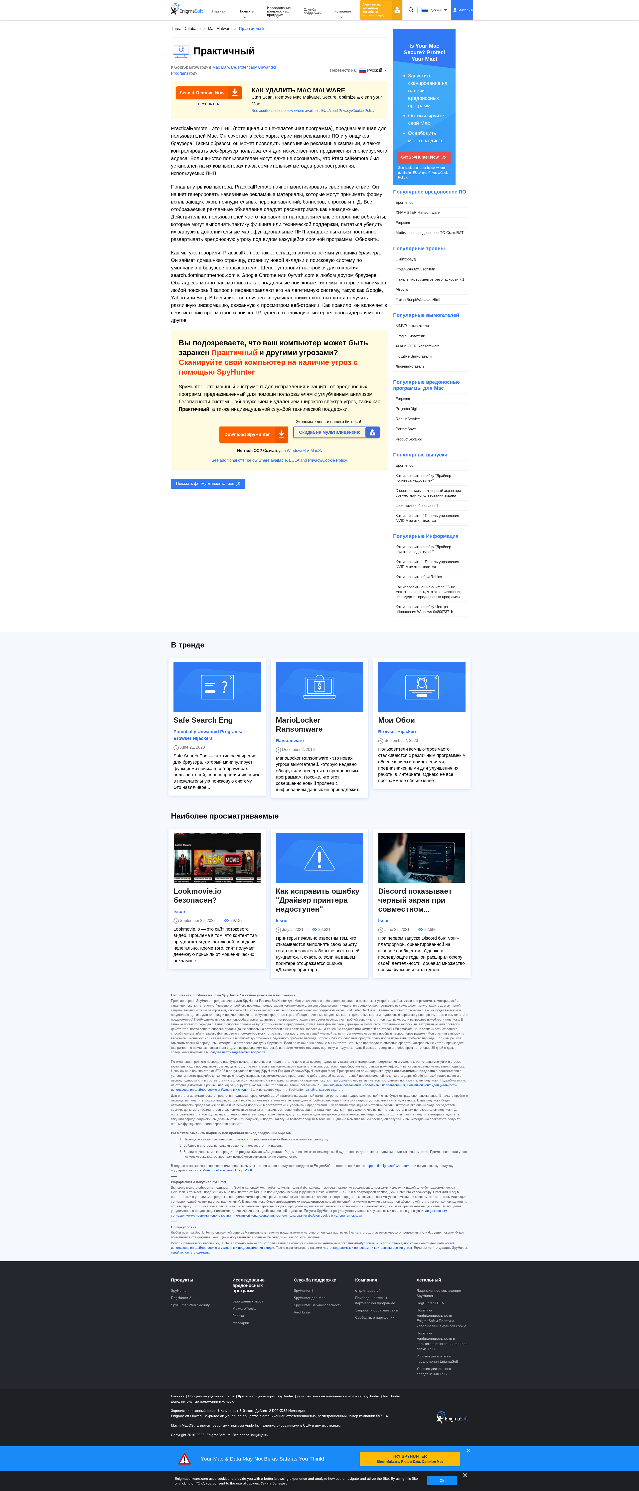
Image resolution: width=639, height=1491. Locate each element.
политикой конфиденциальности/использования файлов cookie (282, 1215)
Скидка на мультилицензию (329, 432)
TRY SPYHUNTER (410, 1459)
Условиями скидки (234, 1089)
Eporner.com (406, 202)
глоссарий (240, 1323)
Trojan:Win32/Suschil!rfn (415, 269)
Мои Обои (396, 720)
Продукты (246, 11)
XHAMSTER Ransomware (418, 212)
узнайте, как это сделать (324, 1089)
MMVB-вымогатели (412, 326)
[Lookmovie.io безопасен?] (217, 858)
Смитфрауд (406, 259)
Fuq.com (403, 222)
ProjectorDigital (408, 409)
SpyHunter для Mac (309, 1298)
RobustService (408, 419)
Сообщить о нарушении (374, 1317)
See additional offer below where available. (286, 110)
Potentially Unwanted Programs (207, 731)
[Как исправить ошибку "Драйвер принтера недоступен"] (319, 858)
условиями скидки (348, 1215)
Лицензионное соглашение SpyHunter (439, 1293)
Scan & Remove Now (202, 92)
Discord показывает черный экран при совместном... (415, 900)
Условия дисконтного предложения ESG (434, 1371)
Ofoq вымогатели (410, 336)
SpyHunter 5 (304, 1290)
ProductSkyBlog (409, 439)
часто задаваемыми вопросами (346, 1248)
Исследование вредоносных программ (279, 11)
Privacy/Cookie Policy (356, 110)
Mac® (316, 450)
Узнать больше (273, 1483)
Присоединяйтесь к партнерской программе (375, 1300)
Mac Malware (220, 28)
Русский (435, 10)
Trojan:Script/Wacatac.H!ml (418, 299)
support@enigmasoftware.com (388, 1166)
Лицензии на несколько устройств (373, 10)
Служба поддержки (312, 11)
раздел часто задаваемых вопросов (237, 1052)
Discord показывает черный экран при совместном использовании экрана (428, 493)
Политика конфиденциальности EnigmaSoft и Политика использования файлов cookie (441, 1318)
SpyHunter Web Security (190, 1305)
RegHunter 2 (181, 1298)
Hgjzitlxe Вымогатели (414, 356)
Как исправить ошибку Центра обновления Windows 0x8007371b (424, 609)
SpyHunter (179, 1290)
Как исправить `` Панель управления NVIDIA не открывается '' (427, 518)
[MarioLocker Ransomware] (319, 687)
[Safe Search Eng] (217, 687)
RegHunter (302, 1312)
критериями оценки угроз (393, 1248)
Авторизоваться (472, 10)
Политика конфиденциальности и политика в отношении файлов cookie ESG (442, 1341)
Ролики (238, 1316)
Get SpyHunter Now (420, 157)
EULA (326, 110)
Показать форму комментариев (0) (208, 483)
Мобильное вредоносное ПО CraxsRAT (430, 232)
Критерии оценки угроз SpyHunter (266, 1396)
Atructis (402, 289)
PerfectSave (406, 429)
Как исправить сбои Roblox (419, 577)
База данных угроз (247, 1301)
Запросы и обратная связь (377, 1310)
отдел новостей (368, 1290)
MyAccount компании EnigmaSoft (227, 1170)
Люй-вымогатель (410, 366)
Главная (218, 11)
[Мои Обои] (422, 687)
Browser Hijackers (193, 738)
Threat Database (186, 28)
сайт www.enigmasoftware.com (227, 1139)
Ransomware (290, 740)
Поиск (411, 9)
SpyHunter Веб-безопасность (317, 1305)
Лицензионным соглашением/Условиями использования (362, 1085)
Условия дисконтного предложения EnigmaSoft (437, 1358)
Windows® (296, 450)
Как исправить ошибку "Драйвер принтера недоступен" (423, 478)
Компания (342, 11)
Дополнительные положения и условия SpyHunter (338, 1396)
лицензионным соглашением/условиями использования (360, 1243)
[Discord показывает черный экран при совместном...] (422, 858)
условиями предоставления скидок (247, 1248)
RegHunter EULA (430, 1303)
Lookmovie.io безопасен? (417, 505)
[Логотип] (187, 10)
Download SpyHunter (247, 434)
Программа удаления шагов (211, 1396)
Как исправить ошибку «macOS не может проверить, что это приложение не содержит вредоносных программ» (428, 592)
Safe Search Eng (203, 720)
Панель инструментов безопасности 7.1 (430, 279)
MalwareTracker (245, 1308)
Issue (179, 911)
